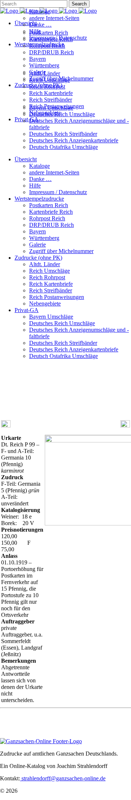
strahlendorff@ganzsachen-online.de (63, 778)
